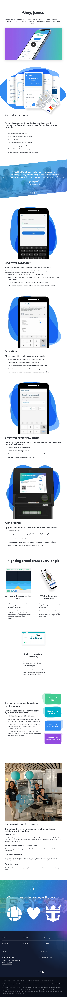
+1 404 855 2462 (7, 964)
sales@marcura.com (8, 957)
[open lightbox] (33, 44)
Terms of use (15, 980)
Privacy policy (6, 980)
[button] (3, 178)
